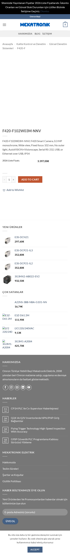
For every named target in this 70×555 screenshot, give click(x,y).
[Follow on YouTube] (29, 387)
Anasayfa (7, 43)
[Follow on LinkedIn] (23, 387)
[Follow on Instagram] (11, 387)
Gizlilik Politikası (11, 481)
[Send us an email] (17, 387)
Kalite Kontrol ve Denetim (31, 43)
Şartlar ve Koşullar (13, 474)
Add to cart (30, 179)
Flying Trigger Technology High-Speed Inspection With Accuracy (38, 430)
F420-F (21, 48)
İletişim (47, 33)
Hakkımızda (25, 33)
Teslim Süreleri (10, 468)
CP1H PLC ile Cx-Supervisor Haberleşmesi (34, 408)
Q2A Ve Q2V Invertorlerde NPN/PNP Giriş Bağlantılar (35, 419)
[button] (4, 25)
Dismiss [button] (44, 11)
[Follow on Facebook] (5, 387)
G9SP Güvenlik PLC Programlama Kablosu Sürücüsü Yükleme (34, 441)
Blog (37, 33)
